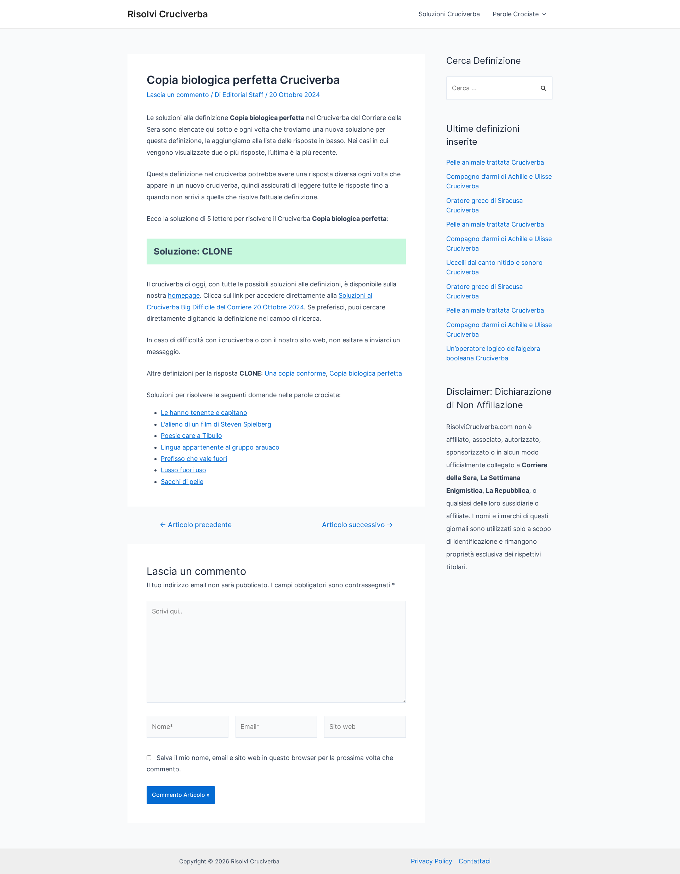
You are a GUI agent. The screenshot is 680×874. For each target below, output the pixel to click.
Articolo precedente (196, 524)
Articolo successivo (357, 524)
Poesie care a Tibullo (191, 435)
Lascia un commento (178, 94)
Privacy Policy (431, 861)
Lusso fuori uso (183, 470)
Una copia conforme (295, 373)
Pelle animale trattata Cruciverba (495, 162)
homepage (184, 295)
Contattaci (475, 861)
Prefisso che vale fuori (194, 458)
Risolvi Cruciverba (168, 13)
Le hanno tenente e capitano (204, 412)
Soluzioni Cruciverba (449, 14)
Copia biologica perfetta (365, 373)
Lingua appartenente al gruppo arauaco (220, 447)
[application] (542, 14)
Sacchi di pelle (182, 481)
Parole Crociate (516, 14)
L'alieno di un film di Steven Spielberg (216, 424)
